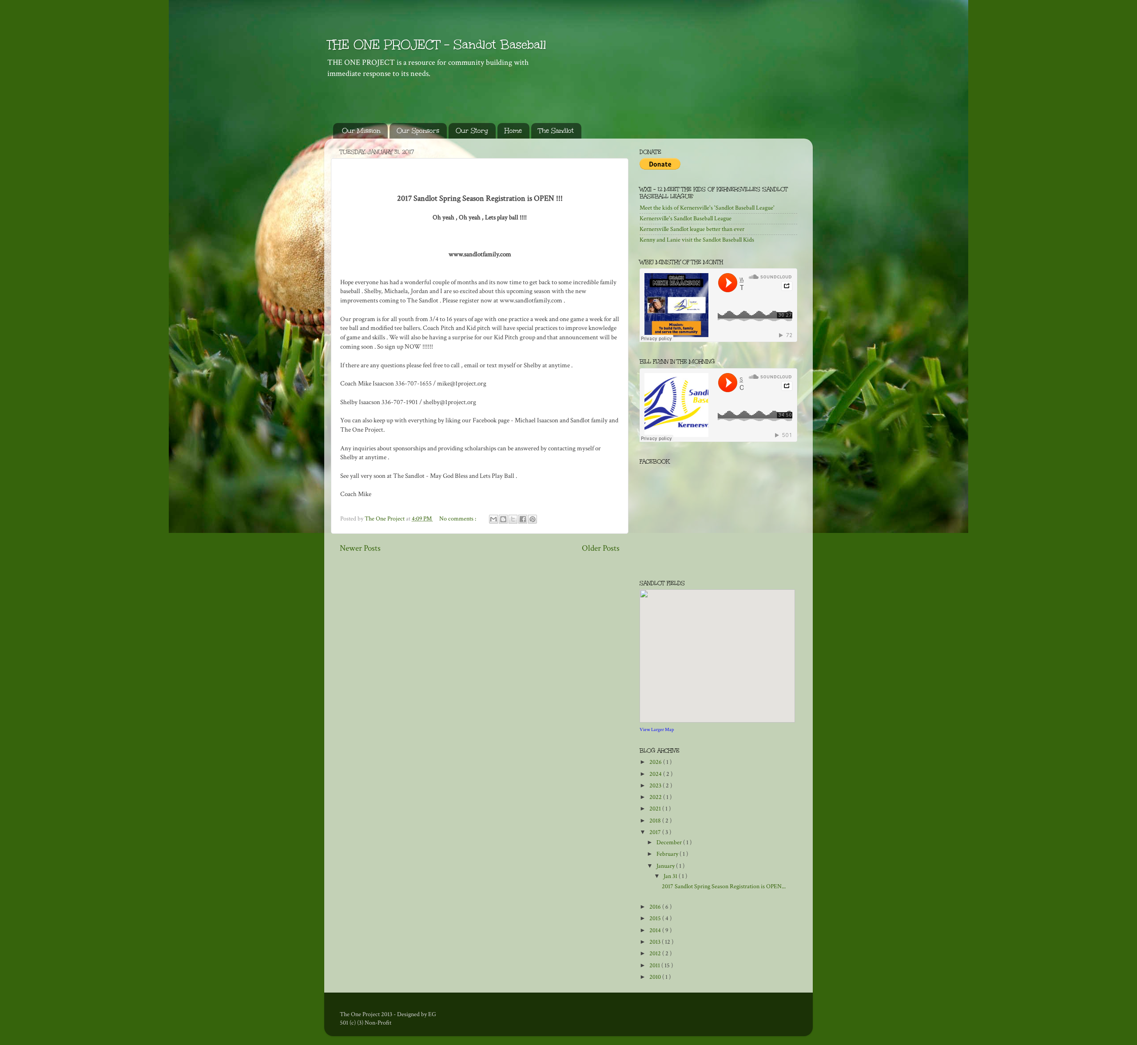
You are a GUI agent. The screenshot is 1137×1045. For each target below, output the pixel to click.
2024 (656, 774)
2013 (655, 942)
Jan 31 (671, 876)
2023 (656, 786)
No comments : (458, 519)
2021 (655, 809)
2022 (656, 797)
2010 (655, 977)
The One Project (385, 519)
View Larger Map (657, 729)
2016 (655, 907)
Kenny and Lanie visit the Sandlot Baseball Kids (697, 240)
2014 (655, 930)
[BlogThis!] (503, 519)
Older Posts (601, 548)
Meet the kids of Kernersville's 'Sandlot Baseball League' (707, 208)
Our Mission (361, 131)
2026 (656, 762)
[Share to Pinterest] (532, 519)
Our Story (472, 131)
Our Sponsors (418, 131)
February (668, 854)
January (666, 866)
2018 (655, 821)
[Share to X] (513, 519)
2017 (655, 832)
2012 (655, 954)
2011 (655, 966)
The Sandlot (556, 131)
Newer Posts (360, 548)
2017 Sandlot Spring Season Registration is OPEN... (724, 886)
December (669, 842)
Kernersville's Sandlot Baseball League (685, 219)
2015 (655, 918)
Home (513, 131)
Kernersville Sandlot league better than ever (692, 229)
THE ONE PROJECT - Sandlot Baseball (436, 44)
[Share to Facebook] (522, 519)
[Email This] (493, 519)
